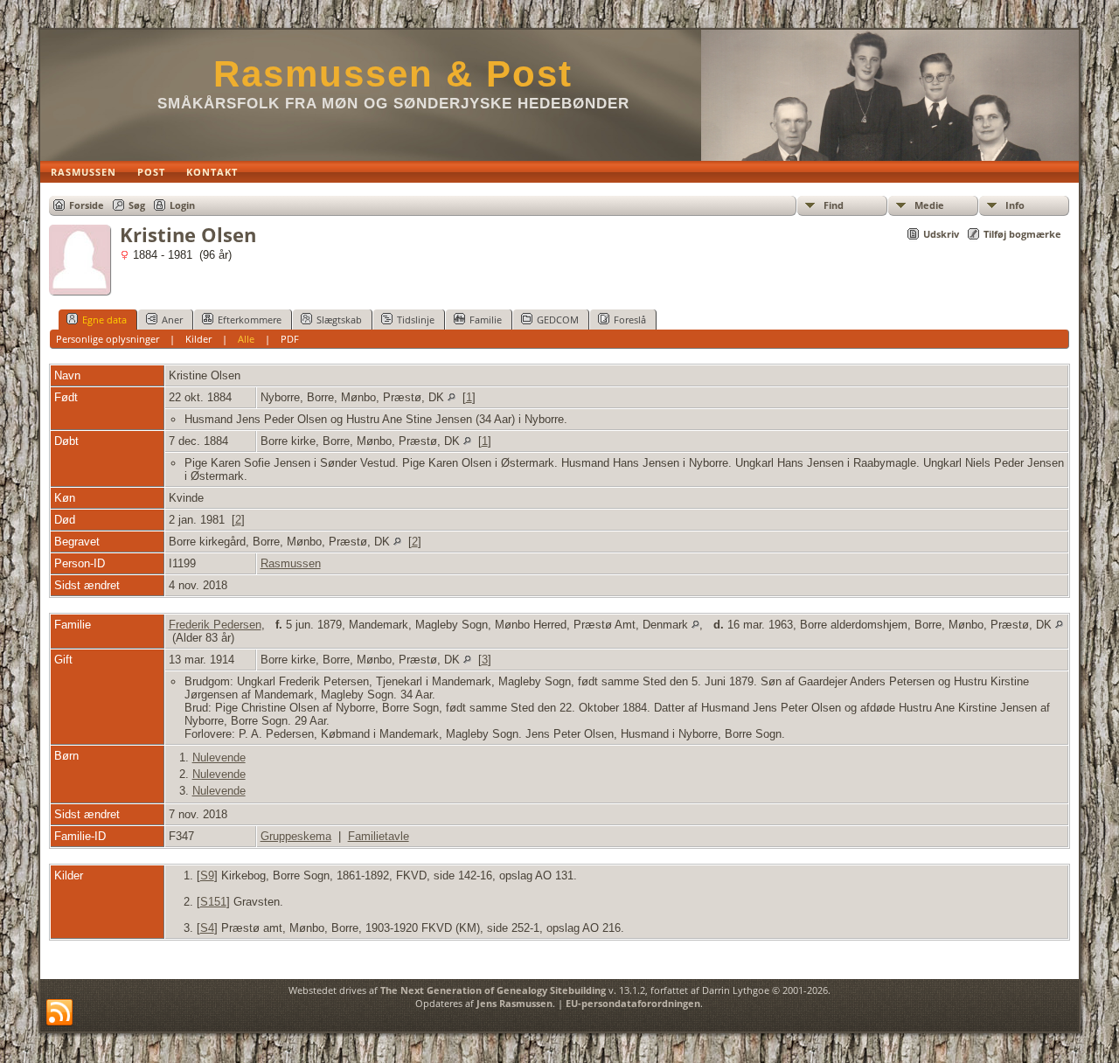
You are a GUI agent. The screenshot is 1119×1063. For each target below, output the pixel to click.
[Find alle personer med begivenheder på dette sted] (451, 397)
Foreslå (630, 319)
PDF (290, 338)
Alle (246, 338)
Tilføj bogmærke (1022, 233)
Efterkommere (249, 319)
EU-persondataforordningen (633, 1003)
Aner (172, 319)
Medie (929, 205)
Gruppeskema (296, 836)
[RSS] (59, 1013)
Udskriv (941, 233)
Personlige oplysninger (107, 338)
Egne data (104, 319)
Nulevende (219, 757)
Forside (86, 205)
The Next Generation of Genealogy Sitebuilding (493, 990)
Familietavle (378, 836)
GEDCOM (558, 319)
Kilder (198, 338)
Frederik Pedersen (215, 624)
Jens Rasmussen (514, 1003)
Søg (137, 205)
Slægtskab (339, 319)
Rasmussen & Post (393, 73)
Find (834, 205)
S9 (207, 875)
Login (182, 205)
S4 (207, 927)
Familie (485, 319)
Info (1015, 205)
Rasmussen (291, 563)
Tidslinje (415, 319)
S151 (213, 901)
